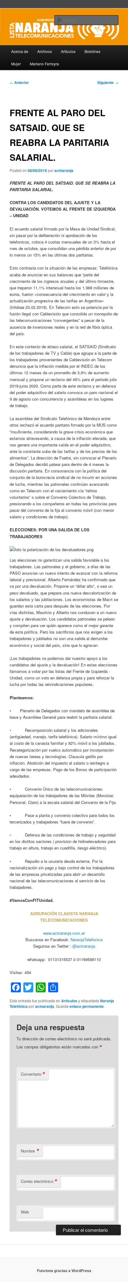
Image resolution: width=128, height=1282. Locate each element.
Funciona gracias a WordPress (64, 1270)
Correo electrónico (39, 1181)
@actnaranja (83, 946)
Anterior (19, 82)
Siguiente (107, 82)
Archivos (44, 51)
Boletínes (92, 51)
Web (25, 1212)
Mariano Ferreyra (44, 63)
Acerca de (19, 51)
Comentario (33, 1074)
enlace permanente (87, 1006)
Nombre (30, 1151)
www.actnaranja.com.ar (64, 933)
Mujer (16, 63)
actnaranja (63, 170)
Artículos (68, 51)
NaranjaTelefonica (87, 939)
